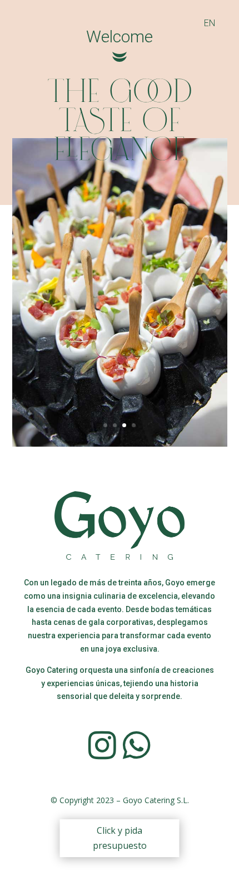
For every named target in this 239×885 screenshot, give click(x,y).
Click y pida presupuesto (120, 838)
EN (209, 23)
